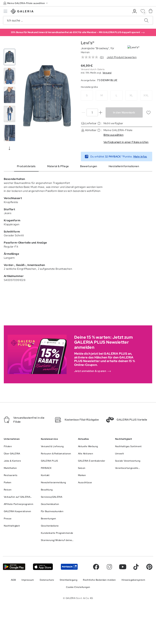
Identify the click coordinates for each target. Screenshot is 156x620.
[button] (26, 3)
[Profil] (134, 11)
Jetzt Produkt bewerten (122, 57)
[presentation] (9, 148)
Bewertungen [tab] (88, 166)
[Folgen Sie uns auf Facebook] (96, 567)
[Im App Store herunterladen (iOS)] (43, 566)
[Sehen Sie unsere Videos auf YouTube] (123, 567)
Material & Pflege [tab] (58, 166)
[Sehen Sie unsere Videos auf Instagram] (109, 567)
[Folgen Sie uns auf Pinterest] (149, 567)
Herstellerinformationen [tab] (124, 166)
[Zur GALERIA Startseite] (22, 11)
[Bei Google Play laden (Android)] (14, 566)
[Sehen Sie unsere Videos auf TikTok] (136, 567)
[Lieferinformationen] (99, 123)
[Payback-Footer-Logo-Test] (69, 566)
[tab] (47, 95)
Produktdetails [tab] (26, 166)
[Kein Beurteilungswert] (90, 57)
